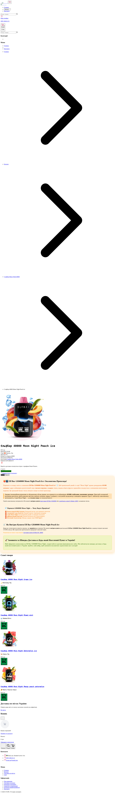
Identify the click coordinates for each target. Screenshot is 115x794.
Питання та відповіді (10, 784)
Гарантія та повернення (11, 786)
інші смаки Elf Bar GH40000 (48, 501)
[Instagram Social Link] (3, 763)
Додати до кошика (6, 471)
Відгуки (7, 475)
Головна (6, 7)
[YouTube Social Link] (5, 763)
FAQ (5, 775)
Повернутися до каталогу (9, 473)
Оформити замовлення (7, 742)
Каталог (7, 9)
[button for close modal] (3, 718)
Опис (2, 475)
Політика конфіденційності (12, 787)
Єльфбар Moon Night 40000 (12, 276)
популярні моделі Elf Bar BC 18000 (33, 532)
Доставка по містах (9, 773)
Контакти (7, 11)
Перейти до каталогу (7, 733)
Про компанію (8, 781)
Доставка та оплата (9, 783)
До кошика (4, 592)
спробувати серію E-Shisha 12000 (68, 501)
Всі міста (3, 710)
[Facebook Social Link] (1, 763)
